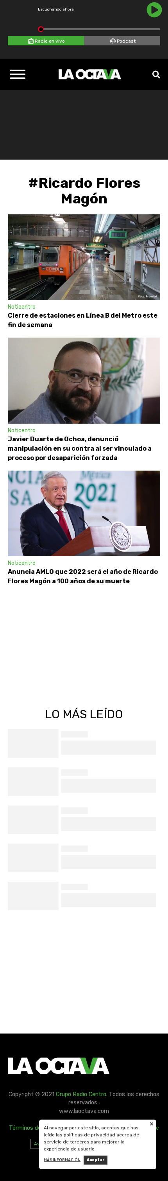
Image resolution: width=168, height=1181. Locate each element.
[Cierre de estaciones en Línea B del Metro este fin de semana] (84, 257)
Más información (62, 1160)
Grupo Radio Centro (81, 1094)
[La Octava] (90, 74)
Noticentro (22, 307)
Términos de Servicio (36, 1128)
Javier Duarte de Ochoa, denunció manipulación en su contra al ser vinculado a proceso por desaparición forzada (80, 448)
